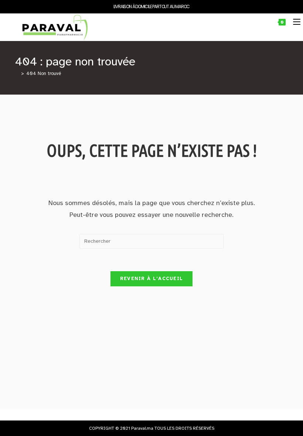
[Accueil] (17, 73)
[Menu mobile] (293, 22)
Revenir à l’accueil (151, 279)
